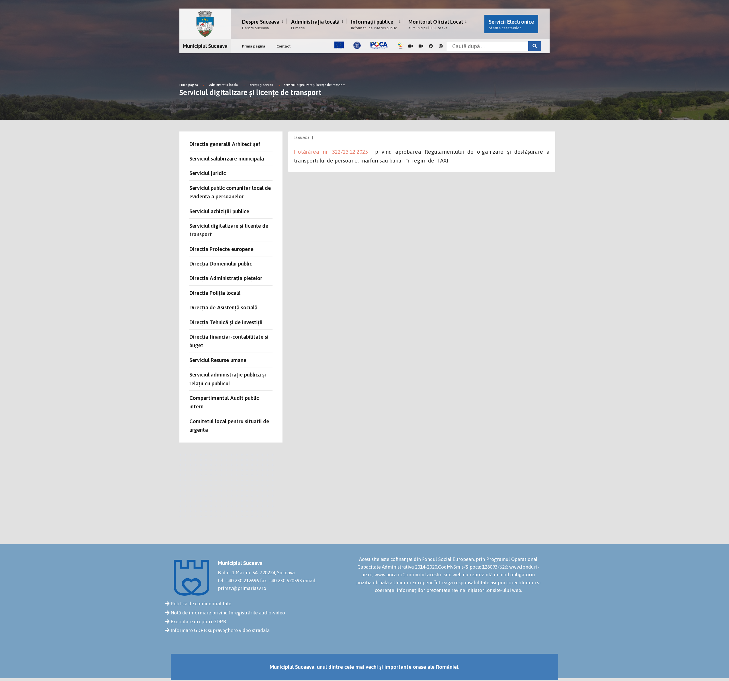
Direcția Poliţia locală (215, 293)
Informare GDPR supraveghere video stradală (220, 630)
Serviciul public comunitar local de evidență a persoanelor (230, 192)
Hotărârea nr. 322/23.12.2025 (331, 152)
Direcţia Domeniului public (220, 263)
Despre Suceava (260, 24)
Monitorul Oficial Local (435, 24)
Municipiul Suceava (205, 46)
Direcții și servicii (261, 85)
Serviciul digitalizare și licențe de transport (314, 85)
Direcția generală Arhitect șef (225, 144)
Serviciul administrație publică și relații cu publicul (227, 378)
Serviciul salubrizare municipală (226, 158)
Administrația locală (315, 24)
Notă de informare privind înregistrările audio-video (228, 613)
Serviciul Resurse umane (217, 360)
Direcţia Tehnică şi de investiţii (226, 322)
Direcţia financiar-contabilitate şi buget (229, 341)
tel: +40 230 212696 (238, 580)
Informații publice (374, 24)
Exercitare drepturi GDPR (198, 621)
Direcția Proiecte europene (221, 249)
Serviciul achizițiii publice (219, 211)
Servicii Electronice (511, 24)
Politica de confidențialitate (201, 603)
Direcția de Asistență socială (223, 307)
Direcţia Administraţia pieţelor (225, 278)
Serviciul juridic (207, 173)
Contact (284, 46)
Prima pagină (253, 46)
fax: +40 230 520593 (281, 580)
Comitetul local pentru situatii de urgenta (229, 425)
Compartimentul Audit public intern (224, 402)
